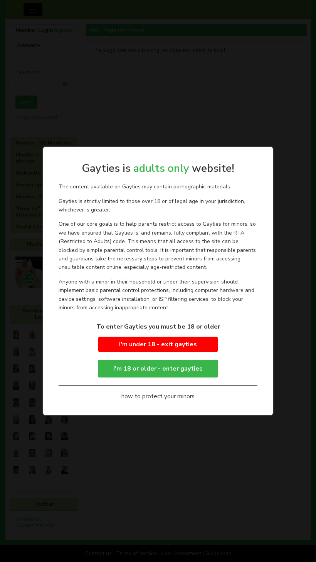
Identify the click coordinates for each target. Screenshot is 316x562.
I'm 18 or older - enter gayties (158, 368)
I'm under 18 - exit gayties (158, 344)
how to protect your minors (158, 396)
